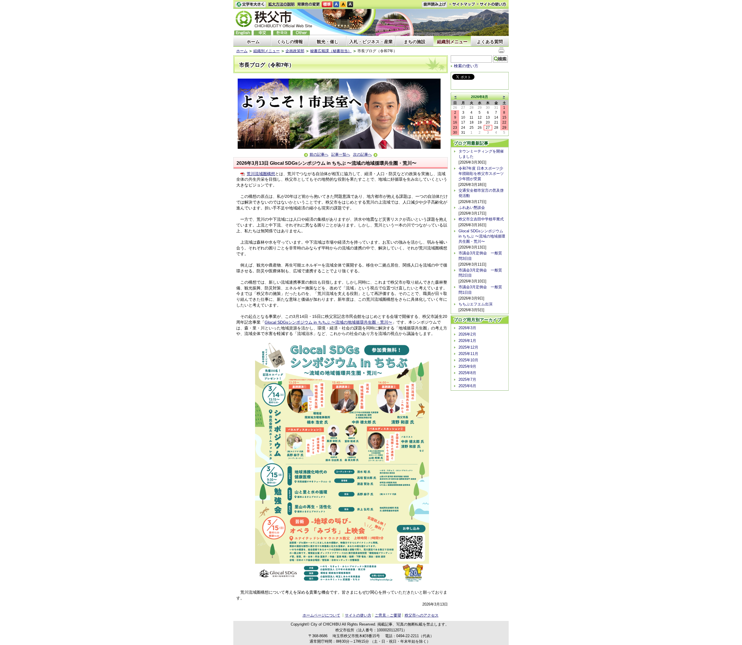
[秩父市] (274, 20)
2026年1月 (467, 340)
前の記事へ (319, 154)
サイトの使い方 (492, 4)
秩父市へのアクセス (422, 615)
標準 (327, 4)
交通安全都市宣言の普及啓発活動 (481, 193)
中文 (262, 32)
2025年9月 (467, 366)
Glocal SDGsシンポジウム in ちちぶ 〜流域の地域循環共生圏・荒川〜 (328, 322)
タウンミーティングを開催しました (481, 154)
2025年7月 (467, 379)
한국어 (281, 32)
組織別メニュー (452, 41)
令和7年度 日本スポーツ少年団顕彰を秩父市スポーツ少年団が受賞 (481, 173)
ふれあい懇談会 (472, 207)
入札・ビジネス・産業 (371, 41)
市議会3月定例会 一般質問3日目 (480, 255)
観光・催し (328, 41)
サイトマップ (462, 4)
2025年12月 (468, 347)
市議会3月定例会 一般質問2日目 (480, 273)
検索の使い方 (466, 66)
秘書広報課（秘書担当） (331, 51)
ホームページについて (321, 615)
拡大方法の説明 (281, 4)
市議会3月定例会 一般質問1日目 (480, 289)
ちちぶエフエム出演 (475, 304)
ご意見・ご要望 (388, 615)
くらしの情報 (290, 41)
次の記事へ (362, 154)
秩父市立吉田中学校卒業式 (481, 219)
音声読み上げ (434, 4)
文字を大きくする (250, 4)
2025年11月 (468, 354)
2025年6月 (467, 386)
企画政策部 (294, 51)
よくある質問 (490, 41)
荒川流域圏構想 (261, 173)
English (243, 32)
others (301, 32)
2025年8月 (467, 373)
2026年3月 (467, 328)
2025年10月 (468, 360)
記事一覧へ (340, 154)
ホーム (253, 41)
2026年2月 (467, 334)
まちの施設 (414, 41)
